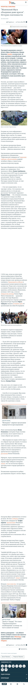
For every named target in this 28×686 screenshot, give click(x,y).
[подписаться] (6, 669)
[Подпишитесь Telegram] (16, 666)
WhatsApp (18, 637)
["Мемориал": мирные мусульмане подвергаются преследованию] (14, 412)
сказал (3, 463)
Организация (11, 522)
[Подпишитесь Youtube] (13, 666)
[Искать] (24, 684)
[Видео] (17, 684)
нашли (10, 54)
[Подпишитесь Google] (2, 666)
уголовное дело (18, 304)
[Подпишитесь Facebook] (6, 666)
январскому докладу (7, 294)
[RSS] (24, 666)
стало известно (11, 584)
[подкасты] (11, 684)
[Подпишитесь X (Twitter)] (9, 666)
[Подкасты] (2, 669)
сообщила (15, 519)
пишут (18, 578)
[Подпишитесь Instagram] (20, 666)
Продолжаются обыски (15, 282)
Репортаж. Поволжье (8, 6)
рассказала (4, 453)
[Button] (10, 22)
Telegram (4, 640)
